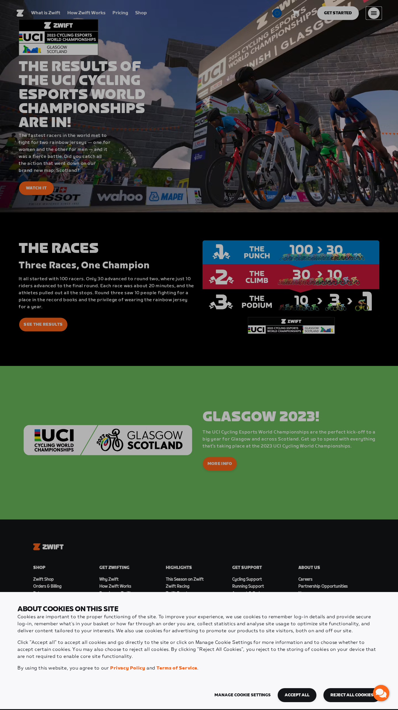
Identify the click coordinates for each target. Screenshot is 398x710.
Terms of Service (176, 668)
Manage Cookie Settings (242, 695)
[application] (381, 693)
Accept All (297, 695)
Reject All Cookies (352, 695)
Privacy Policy (127, 668)
